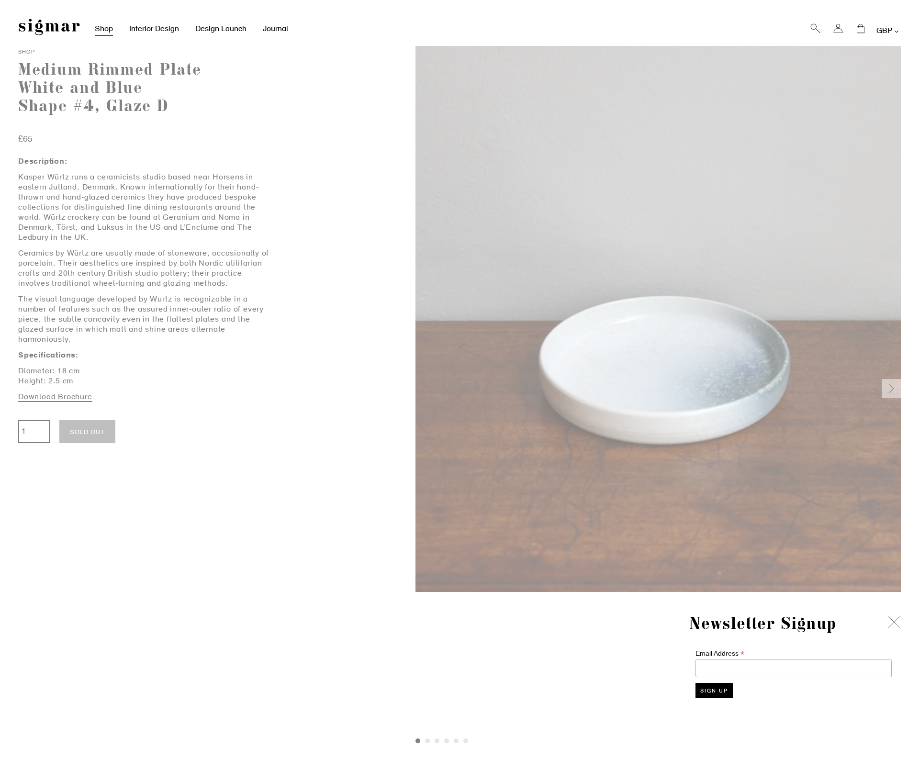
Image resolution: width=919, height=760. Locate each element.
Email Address (719, 653)
